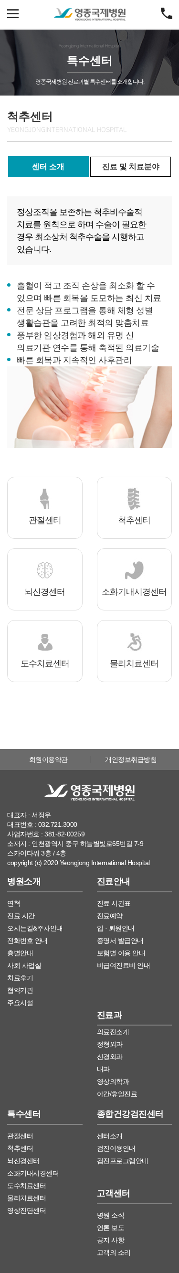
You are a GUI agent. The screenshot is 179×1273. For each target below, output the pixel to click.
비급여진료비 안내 (123, 965)
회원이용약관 (48, 759)
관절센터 (20, 1136)
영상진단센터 (26, 1210)
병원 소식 (111, 1215)
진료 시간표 (114, 903)
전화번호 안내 (27, 940)
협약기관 (20, 990)
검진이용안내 (116, 1148)
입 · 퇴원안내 (116, 928)
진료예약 (110, 916)
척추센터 (20, 1148)
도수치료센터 (26, 1185)
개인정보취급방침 (131, 759)
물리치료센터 (26, 1198)
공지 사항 (111, 1240)
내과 (103, 1069)
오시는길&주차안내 (35, 928)
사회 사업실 (24, 965)
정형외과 (110, 1044)
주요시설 (20, 1002)
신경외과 (110, 1056)
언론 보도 (111, 1227)
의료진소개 (113, 1032)
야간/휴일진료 (117, 1094)
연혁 (13, 903)
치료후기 (20, 978)
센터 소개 (48, 166)
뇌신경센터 (23, 1161)
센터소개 (110, 1136)
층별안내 (20, 953)
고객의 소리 (114, 1252)
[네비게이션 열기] (13, 8)
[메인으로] (90, 14)
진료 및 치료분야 (130, 166)
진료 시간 (21, 916)
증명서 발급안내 (120, 940)
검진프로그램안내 (122, 1161)
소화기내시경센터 (33, 1173)
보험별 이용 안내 (121, 953)
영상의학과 (113, 1081)
